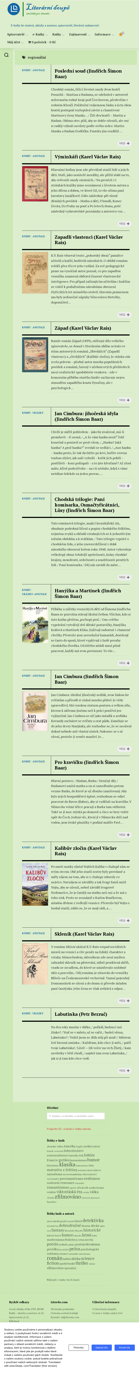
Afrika (60, 1146)
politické (63, 1244)
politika (71, 1244)
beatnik (50, 1151)
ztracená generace (91, 1197)
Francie (52, 1160)
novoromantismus (72, 1174)
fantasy (58, 1230)
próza (75, 1249)
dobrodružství (74, 1151)
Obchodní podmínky (62, 1309)
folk (81, 1155)
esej (49, 1230)
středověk (82, 1187)
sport (73, 1187)
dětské (95, 1226)
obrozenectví (90, 1174)
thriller (82, 1263)
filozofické (70, 1230)
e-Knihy (38, 34)
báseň (78, 1221)
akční (49, 1221)
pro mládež (64, 1249)
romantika (79, 1183)
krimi (86, 1234)
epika (102, 1226)
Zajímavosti (78, 34)
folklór (89, 1155)
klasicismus (53, 1165)
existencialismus (57, 1155)
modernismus (56, 1240)
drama (85, 1226)
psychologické (90, 1249)
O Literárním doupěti (104, 1309)
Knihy (56, 34)
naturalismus (54, 1174)
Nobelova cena (74, 1239)
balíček (96, 1146)
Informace (103, 34)
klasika (67, 1164)
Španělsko (51, 1202)
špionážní (70, 1268)
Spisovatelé (16, 34)
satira (67, 1259)
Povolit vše (124, 1347)
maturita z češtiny (62, 1169)
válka (94, 1191)
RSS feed (14, 1321)
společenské (67, 1264)
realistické (53, 1183)
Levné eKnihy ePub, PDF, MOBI (26, 1309)
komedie (77, 1235)
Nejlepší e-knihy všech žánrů (63, 1279)
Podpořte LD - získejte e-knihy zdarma (69, 1129)
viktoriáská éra (69, 1191)
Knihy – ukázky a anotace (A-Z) (26, 1313)
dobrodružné (70, 1225)
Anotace (39, 70)
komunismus (82, 1165)
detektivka (93, 1220)
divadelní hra (52, 1226)
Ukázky (38, 412)
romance (63, 1253)
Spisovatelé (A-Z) (19, 1317)
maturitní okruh (85, 1170)
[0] (120, 35)
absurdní (51, 1146)
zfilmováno (68, 1196)
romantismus (58, 1187)
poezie (52, 1244)
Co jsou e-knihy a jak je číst (107, 1313)
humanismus (78, 1160)
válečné (92, 1264)
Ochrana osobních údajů (64, 1313)
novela (89, 1239)
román (54, 1257)
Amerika (69, 1146)
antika (87, 1146)
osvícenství (53, 1178)
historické (92, 1230)
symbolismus (96, 1187)
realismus (92, 1178)
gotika (64, 1159)
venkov (51, 1192)
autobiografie (59, 1221)
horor (58, 1235)
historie (51, 1235)
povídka (52, 1249)
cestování (58, 1151)
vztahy (86, 1192)
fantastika (73, 1155)
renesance (67, 1183)
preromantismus (71, 1178)
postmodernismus (87, 1244)
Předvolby (79, 1347)
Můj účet (13, 42)
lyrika (94, 1235)
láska (91, 1165)
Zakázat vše (102, 1347)
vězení (50, 1197)
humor (93, 1160)
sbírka (76, 1258)
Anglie (79, 1146)
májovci (97, 1170)
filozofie (79, 1230)
